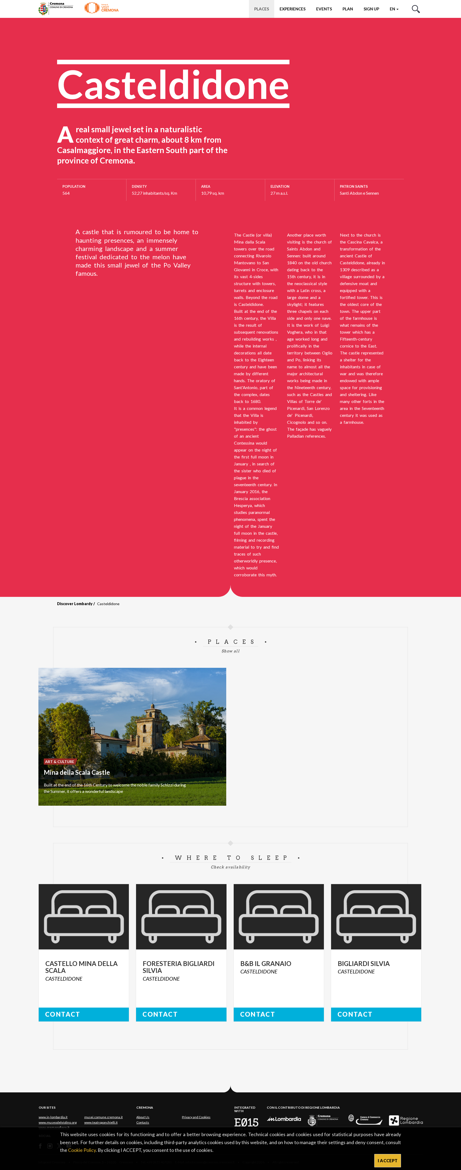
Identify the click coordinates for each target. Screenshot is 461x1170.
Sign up (371, 8)
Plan (348, 8)
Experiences (292, 8)
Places (261, 8)
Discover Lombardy (75, 603)
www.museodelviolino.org (58, 1122)
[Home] (78, 8)
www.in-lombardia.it (53, 1117)
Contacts (142, 1122)
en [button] (393, 8)
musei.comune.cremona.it (103, 1117)
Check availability (230, 867)
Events (324, 8)
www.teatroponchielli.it (101, 1122)
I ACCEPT (388, 1160)
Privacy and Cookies (196, 1117)
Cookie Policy (82, 1150)
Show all (230, 651)
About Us (142, 1117)
